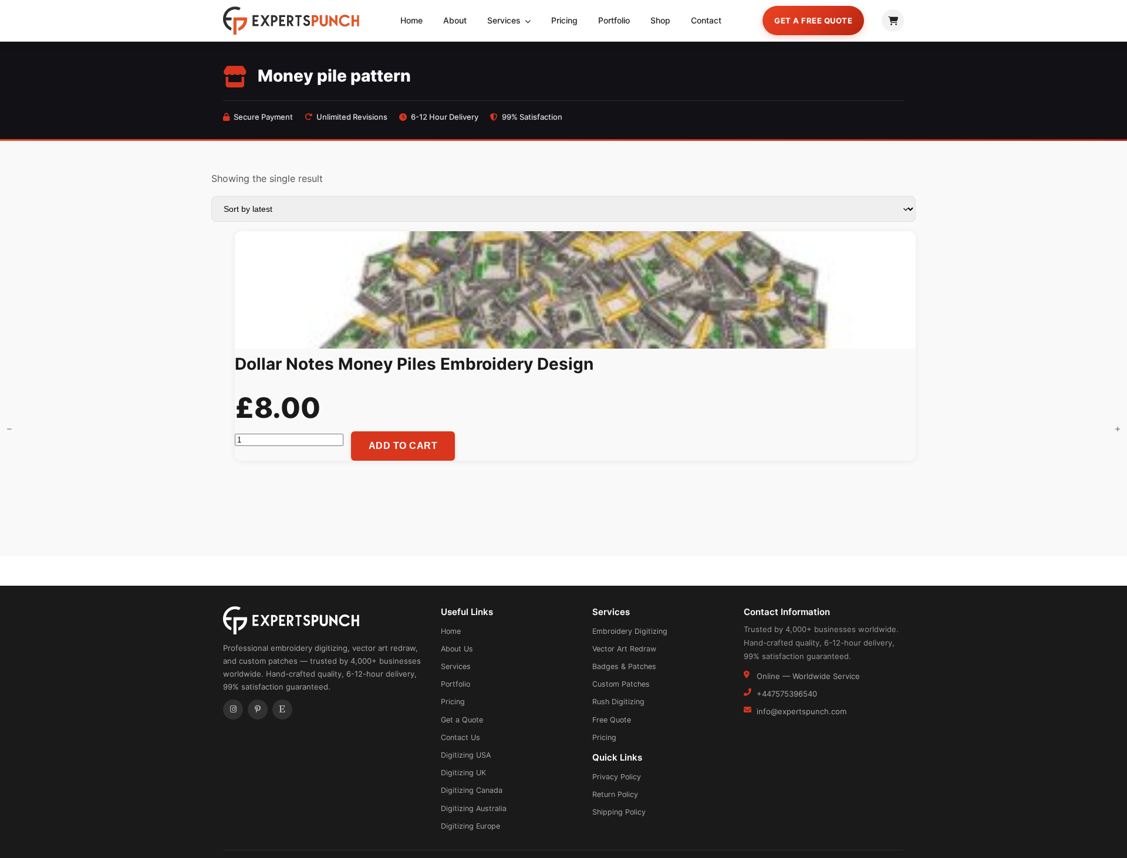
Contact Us (460, 737)
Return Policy (615, 794)
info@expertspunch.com (801, 711)
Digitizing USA (466, 755)
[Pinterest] (258, 709)
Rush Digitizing (618, 701)
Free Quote (611, 719)
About (455, 20)
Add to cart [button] (403, 446)
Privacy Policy (616, 776)
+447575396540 (787, 693)
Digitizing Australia (474, 808)
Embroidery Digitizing (629, 631)
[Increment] (1117, 429)
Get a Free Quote (813, 20)
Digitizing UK (463, 772)
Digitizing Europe (470, 826)
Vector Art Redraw (624, 648)
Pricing (564, 20)
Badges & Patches (624, 666)
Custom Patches (621, 684)
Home (411, 20)
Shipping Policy (619, 812)
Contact (706, 20)
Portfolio (614, 20)
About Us (457, 648)
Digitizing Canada (471, 790)
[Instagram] (233, 709)
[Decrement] (9, 429)
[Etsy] (282, 709)
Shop (660, 20)
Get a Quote (462, 719)
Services (505, 20)
